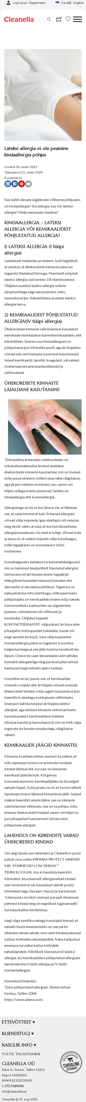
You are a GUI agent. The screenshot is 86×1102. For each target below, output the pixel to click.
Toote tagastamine (21, 1054)
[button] (43, 1022)
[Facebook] (14, 183)
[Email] (28, 183)
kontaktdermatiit (22, 624)
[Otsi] (49, 19)
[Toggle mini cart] (59, 19)
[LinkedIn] (7, 183)
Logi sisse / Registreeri (29, 3)
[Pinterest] (21, 183)
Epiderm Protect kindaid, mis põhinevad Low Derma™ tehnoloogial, (42, 865)
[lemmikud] (69, 19)
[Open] (77, 19)
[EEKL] (71, 1062)
